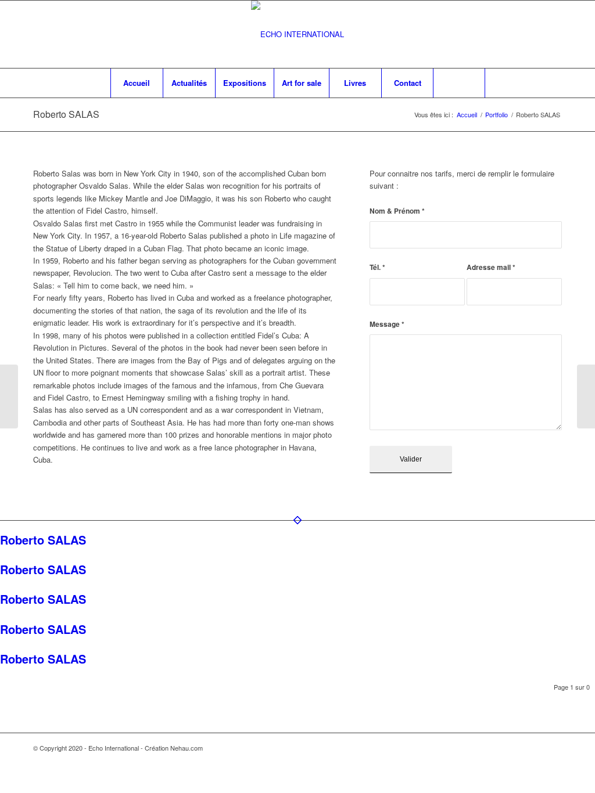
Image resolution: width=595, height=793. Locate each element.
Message (387, 324)
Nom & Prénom (397, 211)
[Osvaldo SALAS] (586, 396)
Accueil (467, 114)
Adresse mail (491, 267)
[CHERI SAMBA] (9, 396)
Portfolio (496, 114)
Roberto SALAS (66, 114)
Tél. (377, 267)
